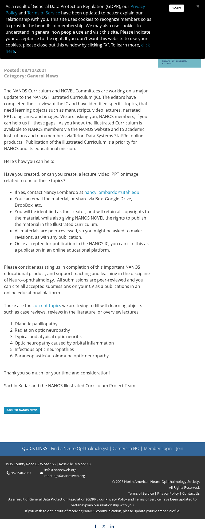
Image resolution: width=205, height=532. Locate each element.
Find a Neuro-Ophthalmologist (79, 448)
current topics (47, 305)
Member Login (158, 448)
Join (179, 448)
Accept (177, 7)
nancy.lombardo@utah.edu (111, 192)
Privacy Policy (167, 493)
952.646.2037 (21, 472)
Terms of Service (141, 493)
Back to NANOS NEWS (22, 410)
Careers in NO (126, 448)
